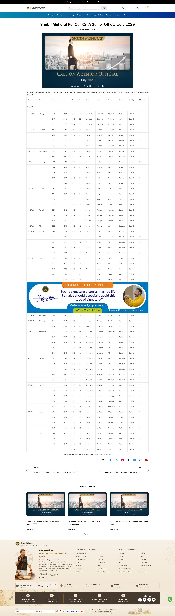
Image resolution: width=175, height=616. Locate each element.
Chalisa (143, 559)
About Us (122, 553)
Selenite (79, 566)
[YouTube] (154, 600)
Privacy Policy (123, 566)
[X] (144, 600)
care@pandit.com (123, 599)
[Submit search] (104, 8)
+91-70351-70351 (52, 599)
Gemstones (101, 562)
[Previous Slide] (24, 2)
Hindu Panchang (146, 566)
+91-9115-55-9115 (75, 599)
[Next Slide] (150, 2)
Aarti (142, 556)
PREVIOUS (36, 467)
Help (120, 562)
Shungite (79, 569)
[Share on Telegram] (134, 460)
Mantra (143, 569)
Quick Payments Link (126, 572)
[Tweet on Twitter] (116, 460)
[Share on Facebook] (110, 460)
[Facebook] (140, 600)
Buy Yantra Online (104, 572)
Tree (77, 562)
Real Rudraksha (103, 569)
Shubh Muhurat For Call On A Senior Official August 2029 (55, 472)
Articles (143, 553)
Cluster (100, 556)
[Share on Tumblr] (128, 460)
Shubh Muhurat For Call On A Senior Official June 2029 (120, 472)
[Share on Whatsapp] (140, 460)
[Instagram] (149, 600)
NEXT (140, 467)
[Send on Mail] (146, 460)
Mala (99, 566)
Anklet (100, 553)
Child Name (144, 562)
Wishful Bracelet (81, 556)
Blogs (121, 556)
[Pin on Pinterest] (122, 460)
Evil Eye (100, 559)
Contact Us (122, 559)
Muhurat (143, 572)
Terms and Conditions (126, 569)
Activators (79, 572)
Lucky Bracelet (81, 553)
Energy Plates (80, 559)
